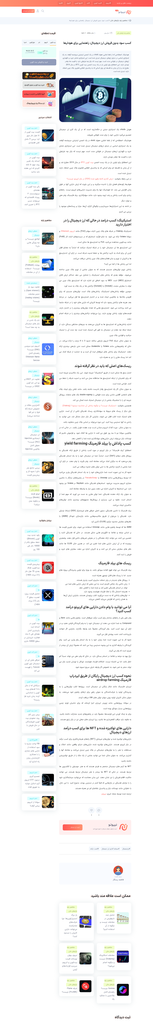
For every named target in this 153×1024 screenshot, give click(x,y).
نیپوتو (104, 794)
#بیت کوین (98, 3)
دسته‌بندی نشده (32, 283)
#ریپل (69, 3)
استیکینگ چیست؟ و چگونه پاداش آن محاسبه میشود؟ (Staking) (89, 405)
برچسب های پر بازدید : (123, 3)
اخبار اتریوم (33, 772)
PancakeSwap (91, 477)
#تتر (88, 3)
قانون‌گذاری (33, 740)
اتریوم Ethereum (68, 231)
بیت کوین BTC (87, 162)
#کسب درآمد (94, 849)
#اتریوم (108, 3)
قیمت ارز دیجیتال (28, 11)
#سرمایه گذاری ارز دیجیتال (110, 849)
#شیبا (61, 3)
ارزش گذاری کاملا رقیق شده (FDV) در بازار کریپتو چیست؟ (90, 178)
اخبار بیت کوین (32, 128)
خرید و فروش (39, 62)
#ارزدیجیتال (126, 849)
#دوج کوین (78, 3)
